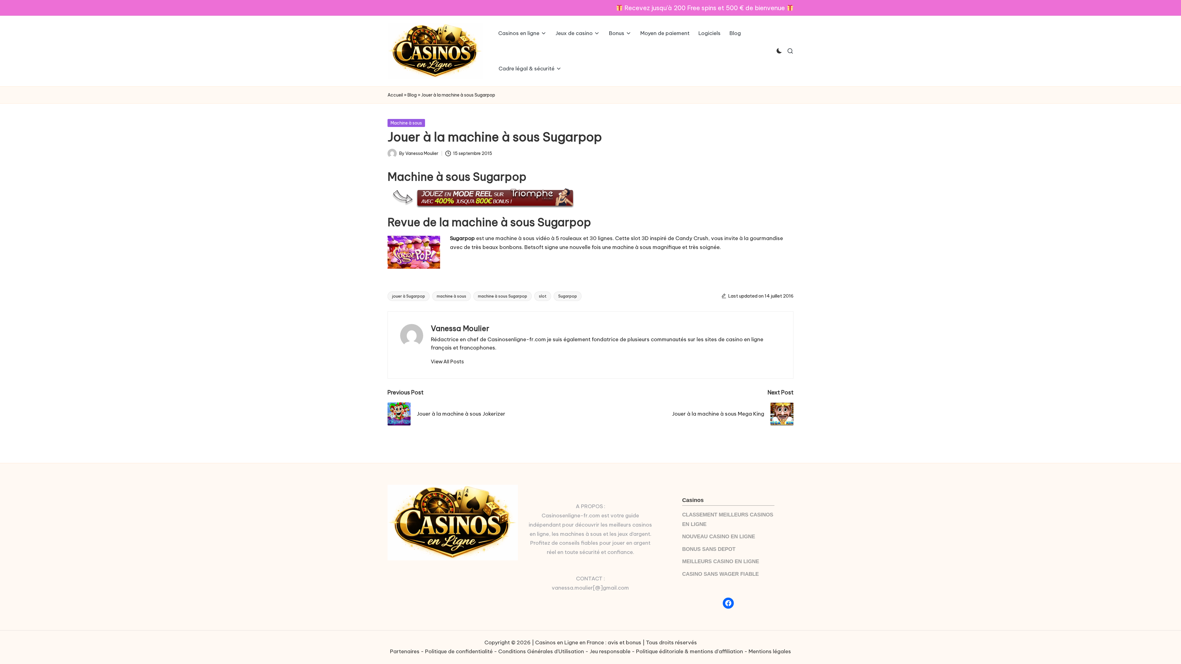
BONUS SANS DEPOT (708, 549)
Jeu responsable (610, 651)
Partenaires (405, 651)
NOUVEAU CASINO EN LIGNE (718, 537)
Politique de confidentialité (459, 651)
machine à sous (451, 296)
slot (543, 296)
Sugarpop (567, 296)
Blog (412, 95)
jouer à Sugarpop (408, 296)
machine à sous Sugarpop (502, 296)
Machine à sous (406, 123)
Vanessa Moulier (460, 328)
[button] (447, 361)
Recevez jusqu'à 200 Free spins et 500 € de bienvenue (704, 8)
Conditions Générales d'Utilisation (541, 651)
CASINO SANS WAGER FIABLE (720, 574)
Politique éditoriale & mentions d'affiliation (689, 651)
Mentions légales (770, 651)
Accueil (395, 95)
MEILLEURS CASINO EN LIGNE (720, 561)
